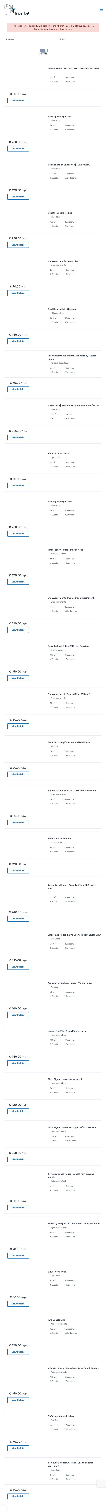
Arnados (54, 746)
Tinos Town (55, 121)
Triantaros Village (58, 650)
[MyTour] (15, 9)
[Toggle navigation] (102, 9)
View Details (18, 100)
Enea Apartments (58, 265)
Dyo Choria (55, 457)
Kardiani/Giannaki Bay (60, 363)
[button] (62, 39)
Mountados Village (58, 554)
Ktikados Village (57, 313)
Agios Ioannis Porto (59, 1181)
